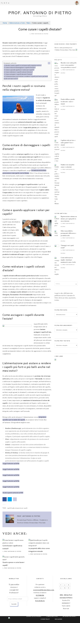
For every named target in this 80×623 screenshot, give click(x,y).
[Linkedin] (4, 3)
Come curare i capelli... (40, 23)
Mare (29, 23)
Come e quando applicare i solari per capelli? (19, 70)
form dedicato (40, 601)
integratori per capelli (21, 508)
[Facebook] (1, 3)
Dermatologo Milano (33, 616)
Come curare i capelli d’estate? (40, 29)
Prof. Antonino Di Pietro (39, 33)
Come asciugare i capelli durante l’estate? (18, 74)
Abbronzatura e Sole (17, 23)
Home (4, 23)
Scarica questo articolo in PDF (13, 493)
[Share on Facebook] (4, 499)
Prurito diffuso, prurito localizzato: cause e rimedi (68, 101)
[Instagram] (64, 584)
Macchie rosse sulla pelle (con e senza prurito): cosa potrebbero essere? (69, 65)
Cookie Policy (45, 619)
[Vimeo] (64, 587)
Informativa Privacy (69, 616)
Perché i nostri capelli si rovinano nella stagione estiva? (23, 65)
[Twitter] (60, 587)
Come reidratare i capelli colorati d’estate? (19, 72)
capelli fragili (10, 508)
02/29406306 (40, 595)
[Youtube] (6, 3)
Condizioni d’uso (52, 616)
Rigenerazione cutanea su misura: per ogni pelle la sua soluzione (69, 219)
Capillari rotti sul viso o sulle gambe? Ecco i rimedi (68, 142)
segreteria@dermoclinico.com (43, 590)
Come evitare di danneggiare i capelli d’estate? (20, 67)
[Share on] (15, 499)
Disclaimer (58, 619)
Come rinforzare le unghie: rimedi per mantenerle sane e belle (68, 260)
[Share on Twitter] (10, 499)
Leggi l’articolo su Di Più (11, 463)
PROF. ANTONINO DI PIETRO (40, 12)
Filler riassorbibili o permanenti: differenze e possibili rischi (68, 233)
